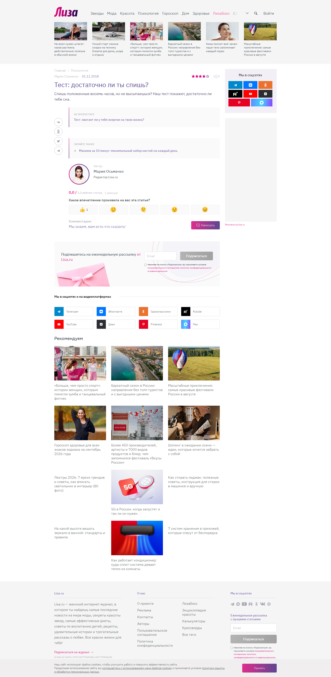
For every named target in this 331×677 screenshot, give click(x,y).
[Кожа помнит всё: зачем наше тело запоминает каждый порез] (222, 31)
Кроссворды (192, 627)
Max (195, 324)
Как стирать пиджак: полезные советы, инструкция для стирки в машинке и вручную (193, 481)
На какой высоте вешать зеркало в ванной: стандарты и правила (79, 532)
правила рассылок (158, 271)
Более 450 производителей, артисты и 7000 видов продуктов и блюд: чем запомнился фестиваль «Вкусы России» (136, 454)
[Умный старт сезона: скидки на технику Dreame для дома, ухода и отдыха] (108, 31)
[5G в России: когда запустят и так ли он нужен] (137, 487)
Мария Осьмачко (66, 76)
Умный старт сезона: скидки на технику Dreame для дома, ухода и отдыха (107, 49)
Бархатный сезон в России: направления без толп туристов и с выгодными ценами (184, 49)
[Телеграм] (235, 85)
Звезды (97, 13)
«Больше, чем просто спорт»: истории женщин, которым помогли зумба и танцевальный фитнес (146, 49)
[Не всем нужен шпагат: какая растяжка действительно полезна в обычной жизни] (70, 31)
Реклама (144, 610)
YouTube (71, 324)
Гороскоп (170, 13)
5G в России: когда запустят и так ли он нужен (135, 511)
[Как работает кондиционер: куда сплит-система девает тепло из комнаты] (137, 538)
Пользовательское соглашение (152, 632)
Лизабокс (221, 13)
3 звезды (201, 76)
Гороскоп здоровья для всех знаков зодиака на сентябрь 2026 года (77, 449)
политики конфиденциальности (195, 267)
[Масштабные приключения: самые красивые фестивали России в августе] (260, 31)
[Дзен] (265, 94)
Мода (112, 13)
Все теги (189, 634)
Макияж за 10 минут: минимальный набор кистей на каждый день (128, 151)
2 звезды (197, 76)
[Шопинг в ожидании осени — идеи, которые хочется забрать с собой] (194, 423)
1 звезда (193, 76)
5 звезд (208, 76)
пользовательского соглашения (163, 267)
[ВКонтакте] (250, 85)
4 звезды (204, 76)
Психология (148, 13)
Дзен (111, 324)
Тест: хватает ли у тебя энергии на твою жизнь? (109, 120)
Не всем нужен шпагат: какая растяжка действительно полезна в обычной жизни (69, 49)
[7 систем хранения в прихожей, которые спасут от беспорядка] (194, 522)
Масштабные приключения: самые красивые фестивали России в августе (257, 49)
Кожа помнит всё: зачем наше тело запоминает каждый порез (221, 47)
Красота (127, 13)
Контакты (145, 617)
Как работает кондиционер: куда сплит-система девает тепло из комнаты (134, 564)
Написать (208, 225)
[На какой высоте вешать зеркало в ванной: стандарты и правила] (80, 522)
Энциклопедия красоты (194, 612)
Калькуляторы (193, 621)
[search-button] (255, 13)
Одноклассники (161, 311)
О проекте (145, 603)
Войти (268, 13)
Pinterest (156, 324)
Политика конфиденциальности (155, 643)
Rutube (197, 311)
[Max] (262, 102)
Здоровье (201, 13)
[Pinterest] (239, 102)
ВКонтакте (115, 311)
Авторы (143, 623)
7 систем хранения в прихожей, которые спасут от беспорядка (193, 530)
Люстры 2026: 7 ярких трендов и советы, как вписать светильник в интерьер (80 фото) (79, 484)
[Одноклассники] (265, 85)
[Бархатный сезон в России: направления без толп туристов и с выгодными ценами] (184, 31)
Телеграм (72, 311)
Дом (185, 13)
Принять (259, 668)
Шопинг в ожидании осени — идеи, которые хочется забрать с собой (193, 449)
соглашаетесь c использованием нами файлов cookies (137, 668)
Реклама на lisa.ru (235, 224)
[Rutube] (235, 94)
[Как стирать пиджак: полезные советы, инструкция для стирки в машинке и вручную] (194, 471)
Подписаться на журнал (71, 652)
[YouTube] (250, 94)
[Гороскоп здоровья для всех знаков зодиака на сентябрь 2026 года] (80, 423)
